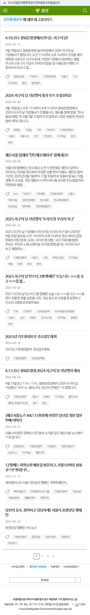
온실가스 (12, 452)
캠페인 (74, 317)
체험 (10, 264)
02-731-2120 (36, 604)
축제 (20, 264)
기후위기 (34, 76)
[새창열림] (37, 11)
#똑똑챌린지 (20, 491)
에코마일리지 (67, 446)
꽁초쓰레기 (50, 537)
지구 (75, 76)
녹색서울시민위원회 (64, 311)
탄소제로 (44, 200)
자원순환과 (13, 497)
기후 (39, 130)
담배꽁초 (65, 537)
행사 (73, 136)
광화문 (17, 130)
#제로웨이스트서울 (40, 491)
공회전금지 (19, 446)
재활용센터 (29, 497)
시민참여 (47, 136)
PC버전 (45, 580)
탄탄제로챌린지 (43, 206)
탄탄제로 (26, 206)
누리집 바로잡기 (71, 566)
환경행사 (36, 83)
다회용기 (52, 446)
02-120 (19, 604)
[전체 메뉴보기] (5, 11)
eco (15, 193)
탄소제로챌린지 (61, 200)
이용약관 (54, 566)
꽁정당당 (36, 537)
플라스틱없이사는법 (18, 403)
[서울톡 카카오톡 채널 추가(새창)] (80, 604)
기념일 (28, 130)
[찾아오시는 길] (69, 599)
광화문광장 (19, 76)
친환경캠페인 (28, 200)
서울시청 (24, 136)
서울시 (64, 76)
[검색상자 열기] (85, 11)
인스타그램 (46, 317)
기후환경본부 (49, 76)
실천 (22, 317)
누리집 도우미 (17, 566)
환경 (44, 10)
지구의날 (12, 83)
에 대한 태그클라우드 (28, 20)
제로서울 (12, 200)
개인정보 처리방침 (37, 566)
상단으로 (78, 580)
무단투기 (12, 543)
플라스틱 (73, 396)
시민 (36, 136)
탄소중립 (12, 206)
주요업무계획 (38, 358)
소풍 (45, 257)
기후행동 (40, 193)
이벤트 (33, 317)
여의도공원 (58, 257)
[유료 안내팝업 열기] (70, 604)
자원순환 (76, 491)
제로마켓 (44, 497)
